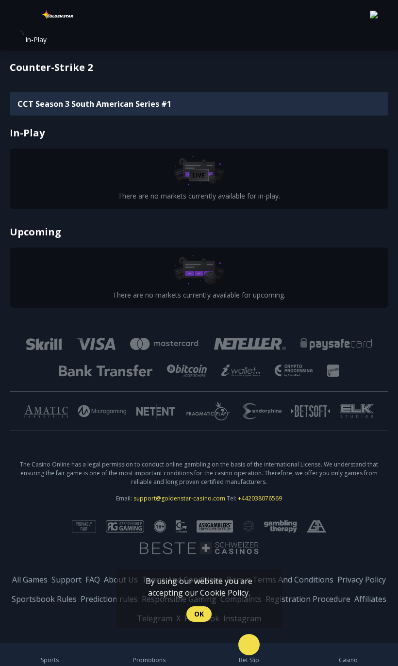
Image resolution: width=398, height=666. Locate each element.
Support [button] (66, 579)
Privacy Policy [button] (361, 579)
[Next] (382, 411)
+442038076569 (260, 498)
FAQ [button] (92, 579)
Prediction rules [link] (109, 599)
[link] (58, 15)
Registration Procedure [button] (307, 599)
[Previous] (15, 411)
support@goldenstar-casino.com (179, 498)
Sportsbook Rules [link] (44, 599)
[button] (348, 654)
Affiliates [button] (370, 599)
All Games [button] (30, 579)
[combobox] (379, 15)
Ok (199, 613)
